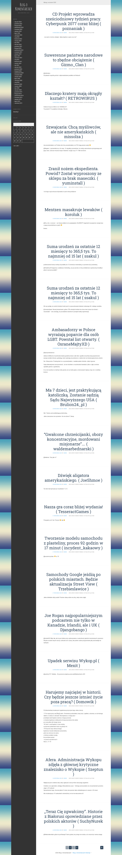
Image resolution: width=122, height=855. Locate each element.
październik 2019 (19, 95)
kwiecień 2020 (18, 84)
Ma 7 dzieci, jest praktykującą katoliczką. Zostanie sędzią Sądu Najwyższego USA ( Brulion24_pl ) (73, 397)
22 (17, 137)
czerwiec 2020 (18, 80)
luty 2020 (17, 88)
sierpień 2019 (18, 99)
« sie (14, 145)
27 (32, 137)
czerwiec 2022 (18, 35)
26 (29, 137)
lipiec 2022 (17, 33)
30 (20, 141)
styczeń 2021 (18, 67)
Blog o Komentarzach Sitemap (81, 853)
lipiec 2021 (17, 56)
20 (32, 134)
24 (23, 137)
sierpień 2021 (18, 54)
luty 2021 (17, 65)
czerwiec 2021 (18, 57)
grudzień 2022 (18, 23)
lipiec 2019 (17, 101)
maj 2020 (17, 82)
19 (29, 134)
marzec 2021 (18, 63)
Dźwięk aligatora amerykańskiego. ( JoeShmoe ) (73, 478)
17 (23, 134)
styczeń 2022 (18, 44)
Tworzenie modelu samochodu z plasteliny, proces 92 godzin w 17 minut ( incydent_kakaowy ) (73, 543)
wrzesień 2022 (18, 29)
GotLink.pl (15, 111)
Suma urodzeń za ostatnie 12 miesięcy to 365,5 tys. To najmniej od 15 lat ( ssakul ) (73, 251)
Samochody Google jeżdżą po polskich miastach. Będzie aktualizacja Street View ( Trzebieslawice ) (73, 581)
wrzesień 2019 (18, 97)
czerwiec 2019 (18, 103)
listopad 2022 (18, 25)
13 (32, 131)
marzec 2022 (18, 40)
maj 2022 (17, 37)
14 (14, 134)
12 (29, 131)
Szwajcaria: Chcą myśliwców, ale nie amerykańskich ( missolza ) (73, 131)
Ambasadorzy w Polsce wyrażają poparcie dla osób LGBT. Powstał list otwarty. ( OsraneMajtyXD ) (73, 337)
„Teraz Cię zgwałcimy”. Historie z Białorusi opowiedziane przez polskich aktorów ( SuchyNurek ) (73, 818)
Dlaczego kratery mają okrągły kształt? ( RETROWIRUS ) (73, 96)
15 (17, 134)
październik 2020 (19, 73)
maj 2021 (17, 59)
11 (26, 131)
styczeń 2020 (18, 90)
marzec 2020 (18, 86)
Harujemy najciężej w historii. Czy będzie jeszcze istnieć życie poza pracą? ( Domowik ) (73, 696)
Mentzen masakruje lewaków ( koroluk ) (73, 212)
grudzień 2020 (18, 69)
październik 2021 (19, 50)
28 (14, 141)
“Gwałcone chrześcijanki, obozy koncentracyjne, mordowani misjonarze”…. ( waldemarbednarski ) (73, 441)
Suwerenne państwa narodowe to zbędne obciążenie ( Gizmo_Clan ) (73, 59)
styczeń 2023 (18, 21)
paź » (17, 145)
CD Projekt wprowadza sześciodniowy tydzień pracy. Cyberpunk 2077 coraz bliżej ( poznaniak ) (73, 21)
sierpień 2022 (18, 31)
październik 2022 (19, 27)
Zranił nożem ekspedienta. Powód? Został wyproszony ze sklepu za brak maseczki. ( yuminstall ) (73, 176)
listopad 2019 (18, 93)
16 (20, 134)
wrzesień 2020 (18, 74)
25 (26, 137)
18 (26, 134)
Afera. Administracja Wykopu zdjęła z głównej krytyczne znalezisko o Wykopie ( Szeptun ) (73, 767)
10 (23, 131)
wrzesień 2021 (18, 52)
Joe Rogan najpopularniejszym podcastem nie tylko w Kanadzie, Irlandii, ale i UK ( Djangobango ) (73, 622)
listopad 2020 (18, 71)
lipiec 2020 (17, 78)
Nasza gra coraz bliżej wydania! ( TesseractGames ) (73, 509)
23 (20, 137)
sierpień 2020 (18, 76)
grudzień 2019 (18, 91)
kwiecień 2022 (18, 39)
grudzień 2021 (18, 46)
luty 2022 (17, 42)
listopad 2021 (18, 48)
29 (17, 141)
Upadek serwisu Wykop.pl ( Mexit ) (73, 663)
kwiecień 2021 (18, 61)
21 (14, 137)
